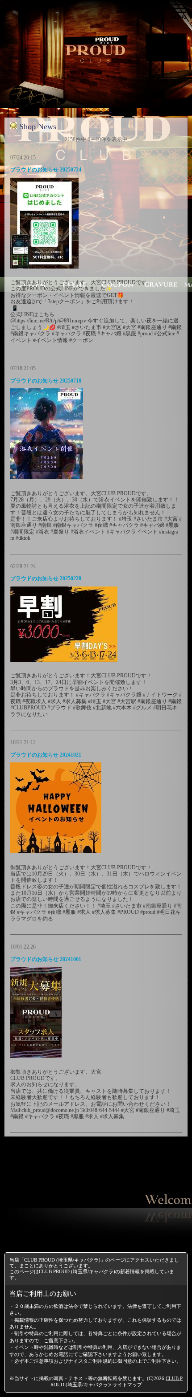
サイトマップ (127, 1384)
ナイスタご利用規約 (90, 1361)
